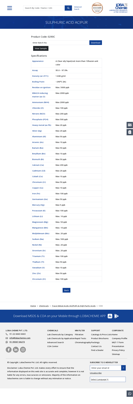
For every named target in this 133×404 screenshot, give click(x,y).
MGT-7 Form (118, 342)
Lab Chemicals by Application (61, 338)
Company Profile (119, 338)
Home (33, 305)
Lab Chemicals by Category (60, 334)
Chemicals (44, 305)
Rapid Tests (80, 338)
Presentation (118, 346)
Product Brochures (100, 338)
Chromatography (83, 342)
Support (95, 330)
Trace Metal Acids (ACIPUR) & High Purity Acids (74, 305)
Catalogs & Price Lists (101, 334)
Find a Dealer (97, 350)
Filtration (79, 334)
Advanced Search (78, 8)
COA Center (52, 346)
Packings (95, 342)
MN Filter (80, 330)
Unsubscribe (96, 373)
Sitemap (116, 354)
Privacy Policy (118, 350)
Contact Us (96, 346)
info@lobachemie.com (19, 338)
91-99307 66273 (17, 342)
